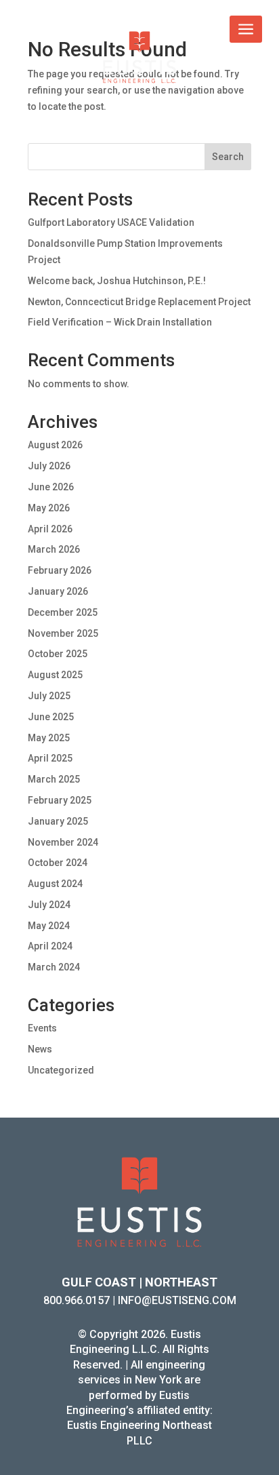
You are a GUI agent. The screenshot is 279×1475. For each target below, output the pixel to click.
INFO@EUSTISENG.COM (177, 1300)
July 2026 (49, 465)
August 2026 (55, 444)
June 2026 (51, 486)
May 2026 (49, 508)
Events (42, 1028)
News (40, 1049)
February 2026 (59, 570)
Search (228, 156)
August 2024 (55, 883)
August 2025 (55, 674)
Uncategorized (61, 1070)
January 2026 (58, 591)
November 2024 (63, 842)
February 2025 (59, 800)
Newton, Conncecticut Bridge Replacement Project (139, 301)
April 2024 (50, 946)
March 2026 (54, 549)
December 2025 (63, 612)
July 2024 (49, 904)
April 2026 (50, 529)
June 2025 (51, 716)
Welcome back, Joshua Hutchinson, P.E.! (117, 280)
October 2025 (57, 653)
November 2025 (63, 633)
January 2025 (58, 821)
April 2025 (50, 758)
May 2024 (49, 925)
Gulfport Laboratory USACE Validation (111, 222)
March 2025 (54, 779)
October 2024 (57, 862)
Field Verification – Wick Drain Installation (120, 322)
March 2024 (54, 967)
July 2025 (49, 695)
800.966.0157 (76, 1300)
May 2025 (49, 737)
